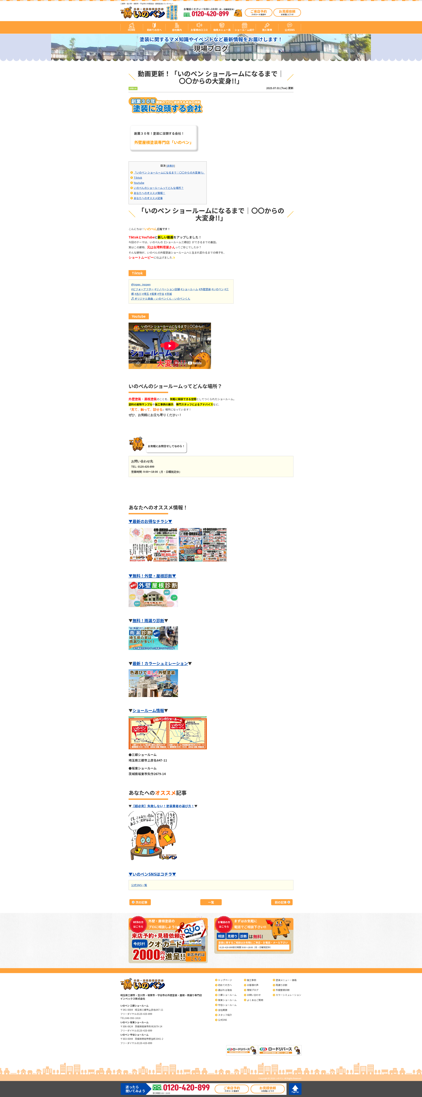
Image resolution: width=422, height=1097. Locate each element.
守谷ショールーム (227, 1005)
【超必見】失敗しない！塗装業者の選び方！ (163, 806)
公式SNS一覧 (139, 885)
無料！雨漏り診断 (148, 620)
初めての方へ (154, 30)
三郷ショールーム (227, 995)
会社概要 (222, 1010)
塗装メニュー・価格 (286, 980)
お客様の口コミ (199, 30)
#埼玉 (145, 294)
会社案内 (177, 30)
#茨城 (168, 294)
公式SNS (290, 30)
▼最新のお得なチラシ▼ (150, 521)
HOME (131, 30)
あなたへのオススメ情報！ (149, 193)
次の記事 (141, 902)
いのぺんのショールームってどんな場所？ (159, 188)
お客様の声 (252, 985)
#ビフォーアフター (142, 289)
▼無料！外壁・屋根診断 (150, 576)
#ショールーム (189, 289)
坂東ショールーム (227, 1000)
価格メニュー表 (222, 30)
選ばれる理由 (225, 990)
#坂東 (153, 294)
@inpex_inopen (141, 284)
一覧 (211, 902)
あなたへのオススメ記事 (148, 198)
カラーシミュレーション (288, 995)
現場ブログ (252, 990)
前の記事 (281, 902)
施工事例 (267, 30)
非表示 (170, 165)
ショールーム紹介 (244, 30)
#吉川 (138, 294)
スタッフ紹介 (225, 1014)
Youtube (139, 183)
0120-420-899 (226, 947)
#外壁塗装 (205, 289)
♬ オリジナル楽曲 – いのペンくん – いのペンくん (160, 298)
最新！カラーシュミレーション (160, 663)
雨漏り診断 (281, 985)
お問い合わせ (254, 995)
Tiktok (138, 178)
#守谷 (160, 294)
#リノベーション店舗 (167, 289)
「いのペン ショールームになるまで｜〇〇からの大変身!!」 (169, 172)
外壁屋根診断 (283, 990)
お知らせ (133, 88)
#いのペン (217, 289)
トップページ (225, 980)
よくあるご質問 (255, 1000)
